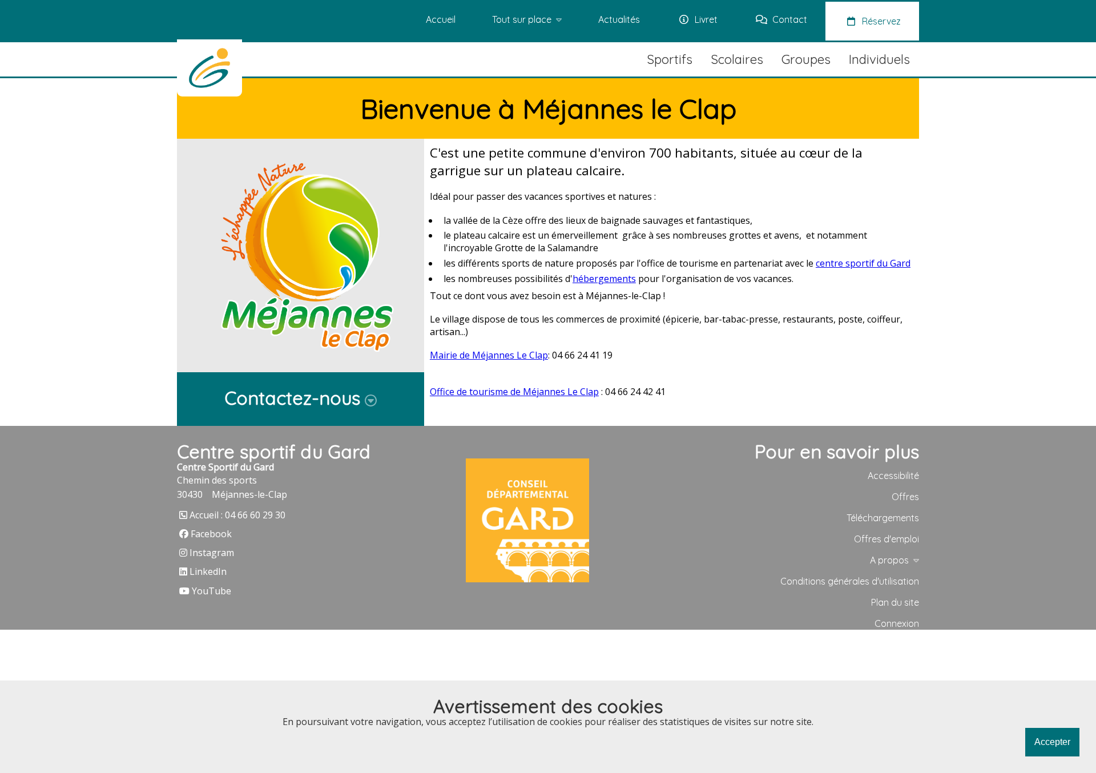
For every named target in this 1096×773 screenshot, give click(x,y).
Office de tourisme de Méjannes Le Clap (514, 391)
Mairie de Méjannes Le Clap (489, 355)
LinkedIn (208, 571)
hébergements (604, 278)
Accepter (1052, 742)
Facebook (211, 534)
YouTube (211, 591)
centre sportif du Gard (863, 263)
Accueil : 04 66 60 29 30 (237, 515)
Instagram (212, 552)
